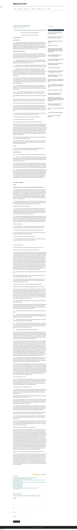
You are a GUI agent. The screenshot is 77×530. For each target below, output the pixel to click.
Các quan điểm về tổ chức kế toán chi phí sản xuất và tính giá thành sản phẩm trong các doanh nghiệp (29, 482)
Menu (1, 6)
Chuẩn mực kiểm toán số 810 (17, 484)
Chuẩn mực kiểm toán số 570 (17, 483)
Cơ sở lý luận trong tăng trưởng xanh (55, 112)
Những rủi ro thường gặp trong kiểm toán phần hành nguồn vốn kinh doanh (25, 477)
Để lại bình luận (21, 27)
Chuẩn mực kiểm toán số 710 (17, 481)
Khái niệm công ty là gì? (52, 45)
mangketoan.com (41, 527)
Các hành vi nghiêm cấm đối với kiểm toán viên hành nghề (22, 478)
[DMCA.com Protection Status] (2, 529)
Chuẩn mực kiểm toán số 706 (17, 485)
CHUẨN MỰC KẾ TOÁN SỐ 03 (54, 67)
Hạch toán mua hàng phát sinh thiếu (55, 90)
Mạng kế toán (20, 4)
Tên (14, 507)
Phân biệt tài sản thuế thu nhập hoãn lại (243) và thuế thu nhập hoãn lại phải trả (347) (56, 80)
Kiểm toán (18, 489)
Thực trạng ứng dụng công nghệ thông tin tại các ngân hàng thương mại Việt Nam (55, 85)
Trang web (14, 516)
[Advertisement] (38, 17)
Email (14, 512)
